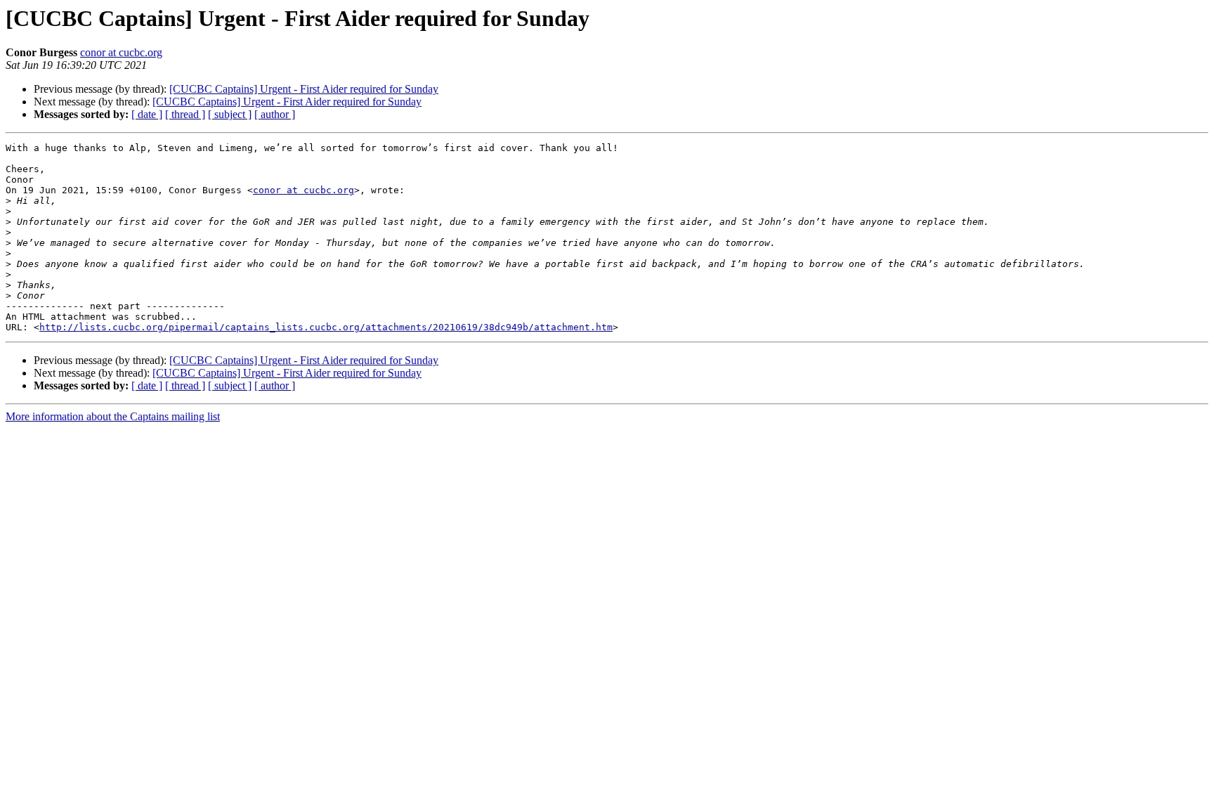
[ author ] (274, 114)
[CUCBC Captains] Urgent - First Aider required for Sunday (303, 89)
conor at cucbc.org (121, 52)
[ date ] (146, 114)
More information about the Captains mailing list (113, 416)
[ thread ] (185, 114)
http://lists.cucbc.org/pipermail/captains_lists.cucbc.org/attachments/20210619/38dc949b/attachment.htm (326, 327)
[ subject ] (230, 114)
